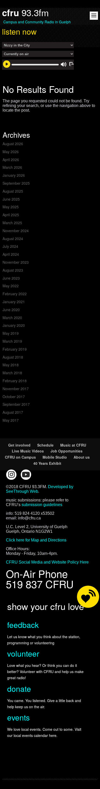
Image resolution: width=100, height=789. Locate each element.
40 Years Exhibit (47, 463)
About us (82, 457)
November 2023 (16, 262)
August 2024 (13, 238)
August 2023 (13, 270)
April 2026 (11, 159)
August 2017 (13, 412)
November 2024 (16, 230)
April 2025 (11, 214)
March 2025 (12, 222)
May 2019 (11, 333)
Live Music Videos (28, 450)
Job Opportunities (67, 450)
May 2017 (11, 420)
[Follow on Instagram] (11, 474)
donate (19, 688)
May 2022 (11, 285)
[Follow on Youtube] (26, 474)
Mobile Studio (55, 457)
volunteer (23, 653)
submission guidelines (42, 504)
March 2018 (12, 372)
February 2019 (15, 349)
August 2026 (13, 143)
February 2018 (15, 380)
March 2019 (12, 341)
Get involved (19, 445)
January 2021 (14, 301)
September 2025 (16, 183)
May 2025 (11, 206)
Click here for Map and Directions (36, 540)
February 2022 (15, 293)
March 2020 (12, 317)
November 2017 (16, 388)
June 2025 (11, 199)
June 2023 (11, 278)
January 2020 (14, 325)
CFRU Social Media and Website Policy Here (47, 562)
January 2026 (14, 175)
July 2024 (10, 246)
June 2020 (11, 309)
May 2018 (11, 364)
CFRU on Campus (20, 457)
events (18, 717)
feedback (23, 624)
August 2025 (13, 191)
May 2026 (11, 151)
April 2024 (11, 254)
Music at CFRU (73, 445)
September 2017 (16, 404)
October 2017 (14, 396)
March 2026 (12, 167)
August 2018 (13, 357)
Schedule (45, 445)
